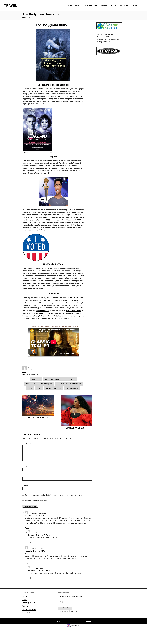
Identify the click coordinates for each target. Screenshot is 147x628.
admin (37, 532)
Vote (30, 388)
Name (25, 466)
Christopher (32, 367)
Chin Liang (36, 379)
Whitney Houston (72, 388)
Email (24, 476)
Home (23, 374)
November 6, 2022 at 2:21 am (35, 515)
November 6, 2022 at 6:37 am (36, 551)
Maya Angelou (31, 384)
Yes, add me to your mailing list (36, 500)
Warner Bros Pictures (53, 388)
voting (39, 388)
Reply (27, 528)
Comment (26, 443)
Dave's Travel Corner (52, 379)
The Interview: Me (42, 310)
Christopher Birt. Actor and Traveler (40, 313)
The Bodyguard (45, 217)
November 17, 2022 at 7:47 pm (39, 535)
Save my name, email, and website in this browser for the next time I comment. (53, 495)
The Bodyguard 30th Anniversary (69, 384)
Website (25, 485)
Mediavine (88, 621)
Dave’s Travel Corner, (70, 298)
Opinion (24, 371)
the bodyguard (46, 384)
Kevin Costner (69, 379)
